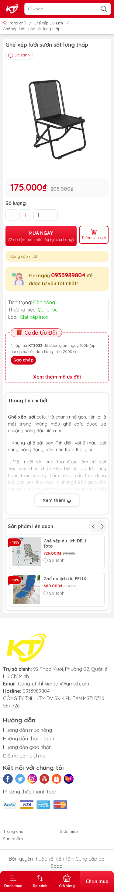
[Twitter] (20, 779)
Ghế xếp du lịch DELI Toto (64, 543)
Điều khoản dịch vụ (24, 756)
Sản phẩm (13, 838)
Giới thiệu (69, 831)
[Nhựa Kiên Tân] (12, 9)
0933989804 (68, 275)
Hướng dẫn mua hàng (27, 730)
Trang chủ (17, 22)
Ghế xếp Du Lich (48, 22)
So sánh (22, 54)
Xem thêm (55, 500)
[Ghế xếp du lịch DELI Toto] (26, 551)
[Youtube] (44, 779)
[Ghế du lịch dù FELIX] (26, 589)
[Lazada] (69, 779)
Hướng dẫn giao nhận (27, 747)
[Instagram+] (32, 779)
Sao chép (23, 360)
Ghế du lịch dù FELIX (64, 578)
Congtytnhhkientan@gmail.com (53, 684)
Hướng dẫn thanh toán (28, 739)
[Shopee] (56, 779)
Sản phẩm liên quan (30, 526)
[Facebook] (8, 779)
